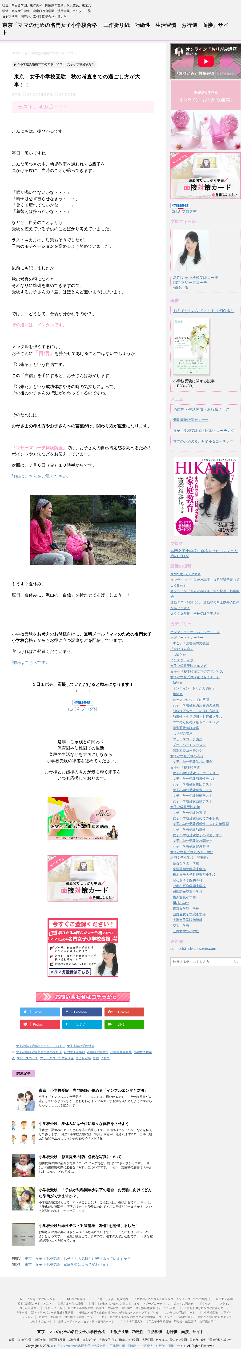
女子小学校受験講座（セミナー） (195, 677)
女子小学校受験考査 (185, 767)
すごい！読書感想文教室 (191, 643)
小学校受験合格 (121, 1052)
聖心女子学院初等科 (187, 880)
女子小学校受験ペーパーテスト (196, 773)
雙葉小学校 (181, 925)
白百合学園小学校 (186, 863)
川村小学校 (181, 903)
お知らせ (179, 654)
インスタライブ (181, 660)
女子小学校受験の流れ (186, 756)
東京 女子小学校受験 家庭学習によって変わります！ (69, 1264)
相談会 (178, 694)
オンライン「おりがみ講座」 (194, 688)
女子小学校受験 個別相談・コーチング (203, 430)
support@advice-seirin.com (193, 949)
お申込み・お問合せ (180, 1303)
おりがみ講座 (183, 733)
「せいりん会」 (181, 649)
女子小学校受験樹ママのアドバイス (40, 1046)
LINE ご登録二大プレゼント (38, 1299)
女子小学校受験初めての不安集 (196, 818)
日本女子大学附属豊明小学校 (194, 875)
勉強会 (178, 683)
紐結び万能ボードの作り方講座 (196, 711)
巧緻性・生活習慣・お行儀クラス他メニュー (67, 1317)
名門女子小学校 (74, 1052)
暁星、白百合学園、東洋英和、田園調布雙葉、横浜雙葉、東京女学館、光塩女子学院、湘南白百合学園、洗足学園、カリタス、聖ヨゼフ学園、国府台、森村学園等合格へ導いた (120, 1339)
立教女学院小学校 (186, 931)
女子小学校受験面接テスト (192, 801)
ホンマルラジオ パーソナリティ (195, 632)
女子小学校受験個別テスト (192, 790)
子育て (105, 1058)
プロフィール (53, 1308)
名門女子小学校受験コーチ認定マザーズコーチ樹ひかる (195, 283)
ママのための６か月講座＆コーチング (203, 441)
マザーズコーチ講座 (187, 739)
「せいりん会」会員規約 (112, 1299)
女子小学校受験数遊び (189, 812)
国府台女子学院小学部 (189, 914)
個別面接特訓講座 (186, 728)
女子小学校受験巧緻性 (189, 829)
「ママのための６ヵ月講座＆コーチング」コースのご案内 (170, 1299)
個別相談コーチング (187, 750)
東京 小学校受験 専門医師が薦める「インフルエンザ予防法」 (93, 1090)
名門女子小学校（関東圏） (190, 858)
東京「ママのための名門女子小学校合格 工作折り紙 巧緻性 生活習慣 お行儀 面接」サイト (120, 1332)
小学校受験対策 (97, 1052)
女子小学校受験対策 (80, 1046)
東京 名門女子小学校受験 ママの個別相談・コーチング (137, 1317)
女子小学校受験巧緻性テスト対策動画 (201, 824)
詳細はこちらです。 (31, 662)
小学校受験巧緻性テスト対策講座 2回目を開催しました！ (89, 1226)
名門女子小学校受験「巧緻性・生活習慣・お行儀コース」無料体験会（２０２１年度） (123, 1308)
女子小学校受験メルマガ (188, 666)
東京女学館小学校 (186, 908)
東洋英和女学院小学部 (189, 869)
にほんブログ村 (83, 709)
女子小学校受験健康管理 (191, 846)
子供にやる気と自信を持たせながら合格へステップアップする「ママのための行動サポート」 (138, 1312)
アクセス (205, 1303)
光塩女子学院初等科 (187, 920)
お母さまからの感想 (70, 1303)
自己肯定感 (83, 1058)
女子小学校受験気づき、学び (191, 852)
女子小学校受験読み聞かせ (192, 841)
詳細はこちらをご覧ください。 (41, 476)
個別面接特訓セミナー (191, 420)
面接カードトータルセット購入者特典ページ (86, 1321)
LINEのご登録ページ (78, 1299)
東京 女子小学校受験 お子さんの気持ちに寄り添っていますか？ (78, 1259)
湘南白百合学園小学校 (189, 886)
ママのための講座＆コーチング (196, 722)
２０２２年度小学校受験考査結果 (195, 613)
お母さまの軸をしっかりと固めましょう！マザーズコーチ (125, 1303)
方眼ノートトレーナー (186, 637)
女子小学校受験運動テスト (192, 795)
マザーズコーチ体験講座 (57, 1058)
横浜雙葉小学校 (184, 897)
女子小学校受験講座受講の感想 (196, 705)
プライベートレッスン (189, 745)
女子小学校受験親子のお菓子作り (197, 835)
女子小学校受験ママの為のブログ (39, 1052)
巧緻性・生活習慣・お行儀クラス (201, 409)
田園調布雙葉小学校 (187, 891)
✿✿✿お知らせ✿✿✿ (185, 574)
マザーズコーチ (27, 1058)
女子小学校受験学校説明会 (192, 762)
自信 (96, 1058)
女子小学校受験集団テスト (192, 784)
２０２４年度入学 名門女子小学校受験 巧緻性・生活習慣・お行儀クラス (168, 1321)
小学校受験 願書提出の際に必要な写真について (80, 1157)
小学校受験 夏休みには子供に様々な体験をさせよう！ (86, 1124)
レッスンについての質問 (191, 700)
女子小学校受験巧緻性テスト (194, 779)
